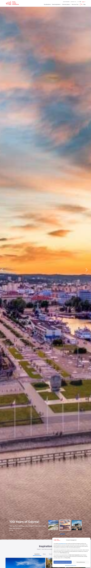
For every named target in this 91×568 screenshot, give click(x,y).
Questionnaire (66, 1)
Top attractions (47, 4)
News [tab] (44, 554)
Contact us (73, 1)
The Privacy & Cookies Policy (70, 565)
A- (77, 1)
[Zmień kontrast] (80, 1)
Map (84, 4)
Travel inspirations (56, 4)
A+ (78, 1)
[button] (88, 270)
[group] (53, 525)
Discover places (66, 4)
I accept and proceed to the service (62, 562)
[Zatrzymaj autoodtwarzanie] (49, 534)
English (83, 1)
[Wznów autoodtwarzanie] (51, 534)
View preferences (80, 562)
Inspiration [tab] (37, 554)
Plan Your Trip (75, 4)
